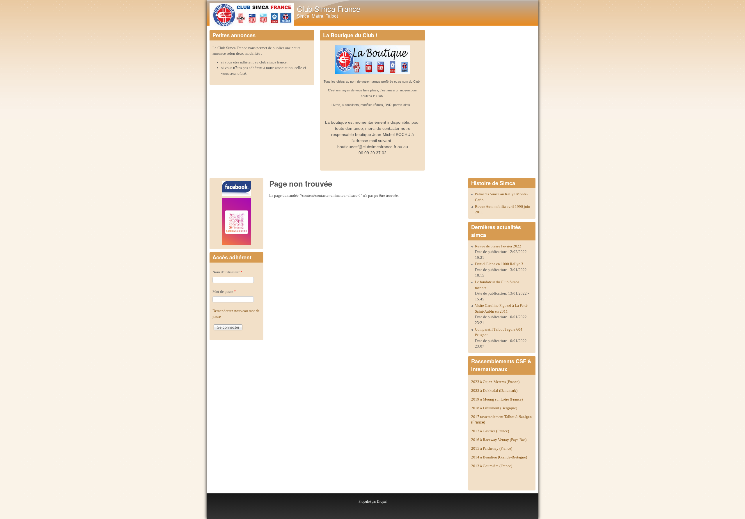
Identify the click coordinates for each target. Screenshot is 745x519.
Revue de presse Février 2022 (498, 246)
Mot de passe (224, 291)
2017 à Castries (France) (490, 431)
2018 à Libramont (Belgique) (494, 408)
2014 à (499, 457)
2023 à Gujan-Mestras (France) (495, 382)
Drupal (381, 501)
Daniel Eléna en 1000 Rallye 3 (499, 264)
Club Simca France (328, 8)
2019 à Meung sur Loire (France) (497, 399)
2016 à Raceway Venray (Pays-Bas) (498, 439)
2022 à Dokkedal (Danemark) (494, 390)
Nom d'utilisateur (227, 272)
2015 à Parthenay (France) (491, 448)
